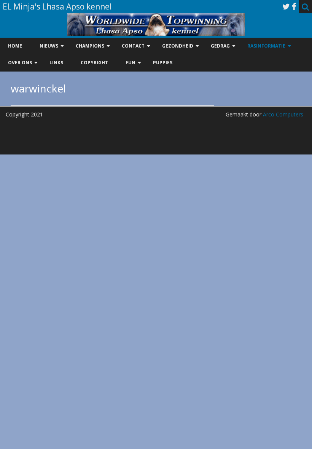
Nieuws (49, 46)
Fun (130, 62)
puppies (162, 62)
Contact (133, 46)
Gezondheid (177, 46)
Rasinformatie (266, 46)
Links (56, 62)
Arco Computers (282, 114)
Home (15, 46)
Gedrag (220, 46)
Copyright (94, 62)
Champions (90, 46)
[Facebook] (294, 6)
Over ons (20, 62)
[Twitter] (286, 6)
